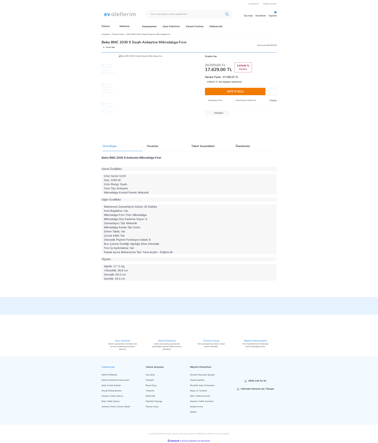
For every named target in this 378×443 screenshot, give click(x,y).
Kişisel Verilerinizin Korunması (115, 380)
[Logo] (120, 14)
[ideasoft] (173, 440)
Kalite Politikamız (109, 374)
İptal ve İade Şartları (111, 385)
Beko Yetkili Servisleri (200, 396)
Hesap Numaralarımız (112, 390)
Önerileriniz (243, 146)
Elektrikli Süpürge (154, 401)
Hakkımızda (215, 26)
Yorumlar (152, 146)
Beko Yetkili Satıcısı (111, 401)
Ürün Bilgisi (110, 146)
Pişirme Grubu (152, 406)
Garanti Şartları (197, 380)
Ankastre (150, 390)
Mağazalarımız (270, 3)
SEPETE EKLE (235, 91)
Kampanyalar (149, 26)
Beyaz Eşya (151, 385)
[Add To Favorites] (272, 91)
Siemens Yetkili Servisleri (202, 401)
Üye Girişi (150, 374)
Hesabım (150, 380)
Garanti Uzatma (194, 26)
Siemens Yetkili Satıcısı (112, 396)
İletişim (193, 412)
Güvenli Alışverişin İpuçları (202, 374)
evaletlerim (253, 3)
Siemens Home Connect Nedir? (116, 406)
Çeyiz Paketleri (171, 26)
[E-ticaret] (188, 440)
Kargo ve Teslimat (198, 390)
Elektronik (150, 396)
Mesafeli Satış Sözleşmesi (202, 385)
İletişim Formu (196, 406)
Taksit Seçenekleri (203, 146)
